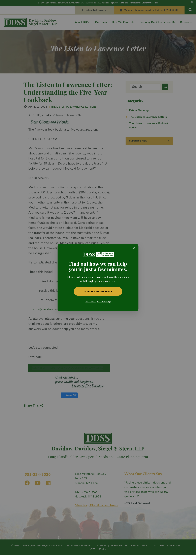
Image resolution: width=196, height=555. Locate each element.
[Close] (134, 248)
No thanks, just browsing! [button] (98, 301)
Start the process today (98, 291)
